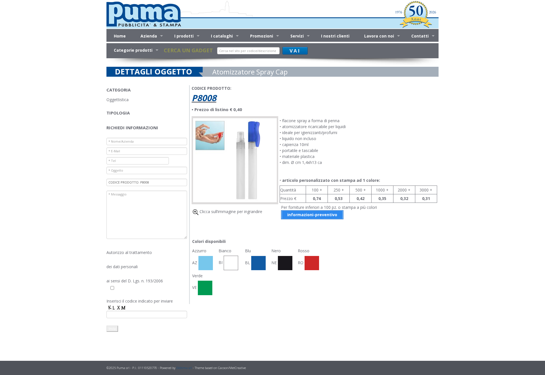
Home (120, 36)
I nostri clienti (335, 36)
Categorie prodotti (133, 50)
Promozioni (261, 36)
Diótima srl (184, 368)
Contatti (420, 36)
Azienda (149, 36)
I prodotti (184, 36)
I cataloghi (222, 36)
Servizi (297, 36)
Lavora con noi (379, 36)
